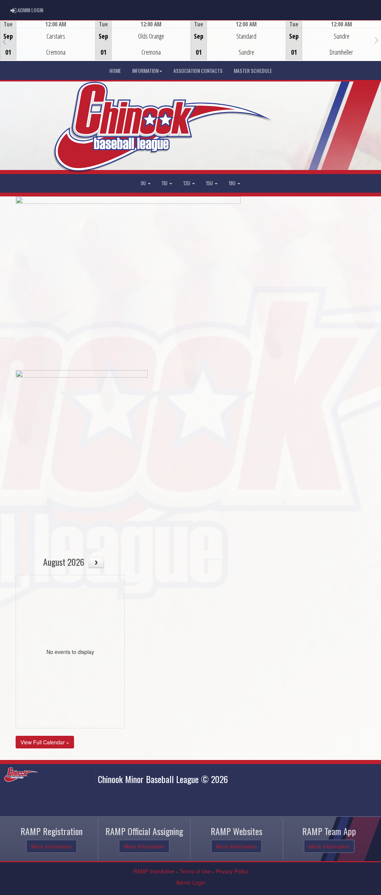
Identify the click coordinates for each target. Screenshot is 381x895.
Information (145, 70)
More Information (51, 846)
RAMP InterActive (154, 871)
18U (233, 183)
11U (165, 183)
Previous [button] (4, 41)
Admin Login (190, 882)
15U (210, 183)
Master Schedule (253, 70)
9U (144, 183)
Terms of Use (195, 871)
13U (187, 183)
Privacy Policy (232, 871)
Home (115, 70)
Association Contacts (197, 70)
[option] (47, 40)
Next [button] (376, 39)
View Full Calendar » (44, 742)
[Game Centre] (47, 46)
